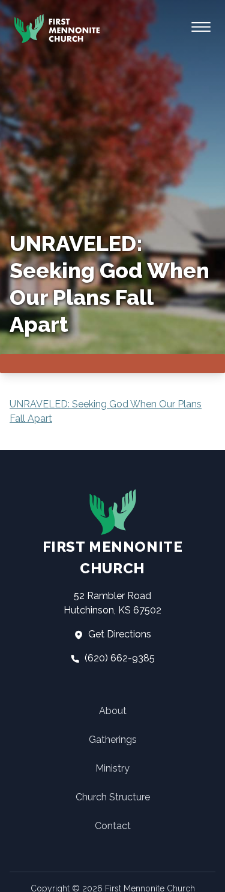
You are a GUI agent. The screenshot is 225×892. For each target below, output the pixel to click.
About (113, 710)
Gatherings (113, 739)
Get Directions (118, 634)
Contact (113, 825)
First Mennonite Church (113, 557)
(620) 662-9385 (118, 658)
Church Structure (113, 797)
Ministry (112, 768)
